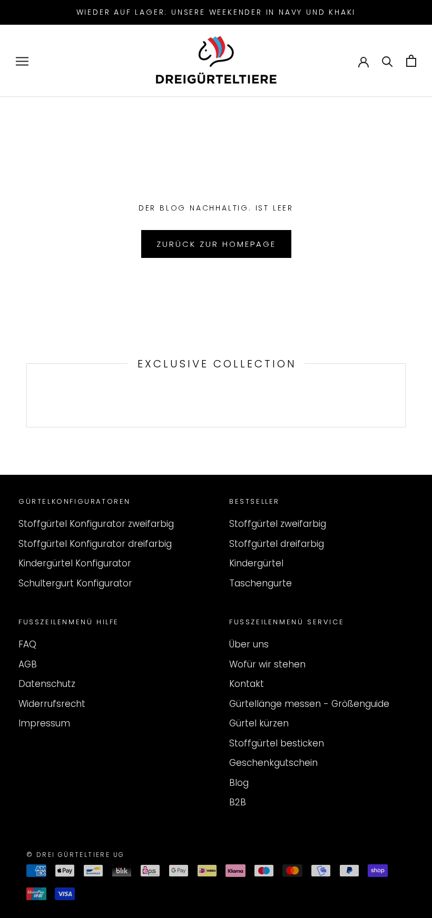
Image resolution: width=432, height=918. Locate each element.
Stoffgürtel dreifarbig (276, 543)
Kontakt (246, 683)
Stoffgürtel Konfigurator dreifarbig (95, 543)
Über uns (249, 644)
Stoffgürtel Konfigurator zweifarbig (96, 523)
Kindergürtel (256, 563)
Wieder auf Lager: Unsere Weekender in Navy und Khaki (216, 12)
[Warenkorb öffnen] (411, 61)
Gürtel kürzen (259, 723)
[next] (405, 395)
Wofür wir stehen (267, 664)
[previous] (26, 395)
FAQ (27, 644)
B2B (237, 802)
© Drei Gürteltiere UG (75, 854)
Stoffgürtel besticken (276, 743)
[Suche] (387, 60)
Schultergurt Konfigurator (75, 583)
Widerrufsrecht (51, 703)
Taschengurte (260, 583)
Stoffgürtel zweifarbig (277, 523)
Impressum (44, 723)
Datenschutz (46, 683)
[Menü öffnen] (22, 61)
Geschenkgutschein (273, 762)
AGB (27, 664)
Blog (239, 782)
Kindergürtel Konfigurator (74, 563)
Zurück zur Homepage (216, 244)
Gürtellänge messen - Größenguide (309, 703)
